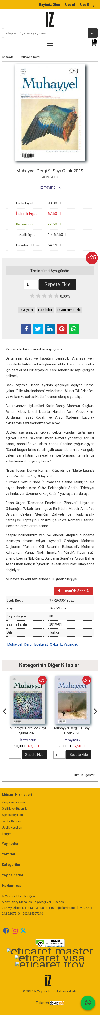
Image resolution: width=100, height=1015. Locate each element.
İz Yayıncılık (69, 644)
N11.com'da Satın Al (74, 591)
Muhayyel (14, 644)
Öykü (54, 644)
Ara (93, 33)
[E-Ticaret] (57, 1003)
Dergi (28, 644)
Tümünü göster (84, 775)
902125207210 (33, 913)
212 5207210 (11, 913)
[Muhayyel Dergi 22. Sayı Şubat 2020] (27, 678)
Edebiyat (41, 644)
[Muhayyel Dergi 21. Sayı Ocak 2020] (72, 678)
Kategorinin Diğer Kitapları (50, 665)
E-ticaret (42, 1003)
